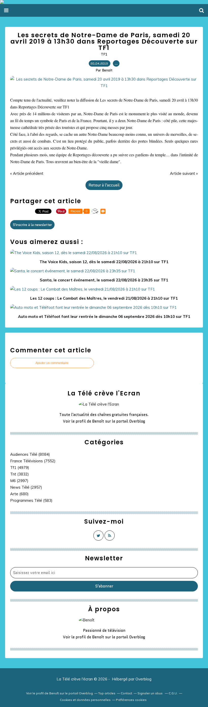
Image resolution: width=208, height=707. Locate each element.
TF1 (104, 54)
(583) (31, 500)
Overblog (143, 679)
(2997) (19, 480)
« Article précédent (26, 173)
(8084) (30, 454)
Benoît (98, 421)
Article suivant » (184, 173)
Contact (126, 693)
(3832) (19, 474)
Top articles (106, 693)
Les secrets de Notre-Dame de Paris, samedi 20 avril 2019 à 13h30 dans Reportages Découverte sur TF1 (104, 41)
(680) (19, 493)
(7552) (33, 460)
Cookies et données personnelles (85, 700)
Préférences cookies (131, 700)
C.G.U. (173, 693)
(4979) (19, 467)
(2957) (26, 487)
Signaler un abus (150, 693)
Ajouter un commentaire (52, 363)
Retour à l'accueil (104, 185)
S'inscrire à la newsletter (32, 224)
